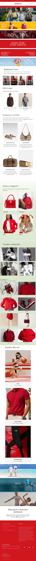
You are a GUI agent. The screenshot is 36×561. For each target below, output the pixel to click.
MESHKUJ (18, 16)
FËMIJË (24, 16)
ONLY (9, 327)
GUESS (27, 327)
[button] (2, 4)
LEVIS (9, 311)
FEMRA (12, 16)
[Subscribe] (18, 547)
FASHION (18, 469)
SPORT (18, 483)
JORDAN (26, 311)
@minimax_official (21, 516)
